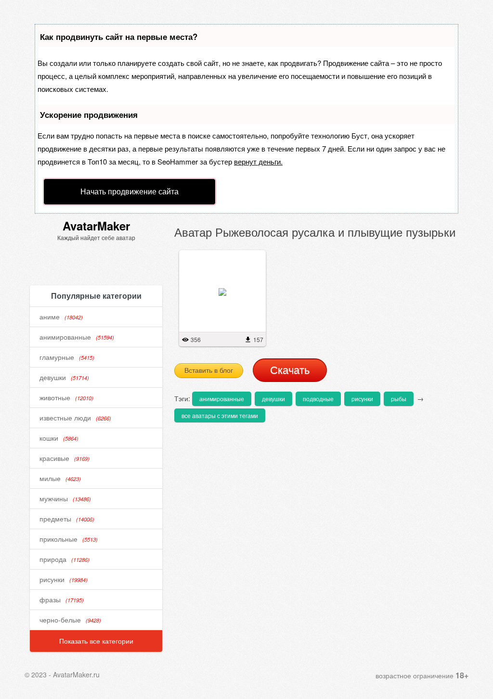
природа (64, 559)
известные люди (75, 417)
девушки (64, 377)
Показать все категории (96, 641)
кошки (58, 438)
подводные (318, 398)
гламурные (66, 357)
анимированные (76, 337)
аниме (61, 316)
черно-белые (70, 619)
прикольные (68, 539)
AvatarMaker (96, 225)
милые (60, 478)
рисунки (63, 579)
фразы (61, 599)
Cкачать (290, 370)
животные (66, 397)
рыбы (398, 398)
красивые (64, 458)
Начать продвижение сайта (129, 191)
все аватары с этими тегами (220, 415)
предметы (66, 518)
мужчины (65, 498)
